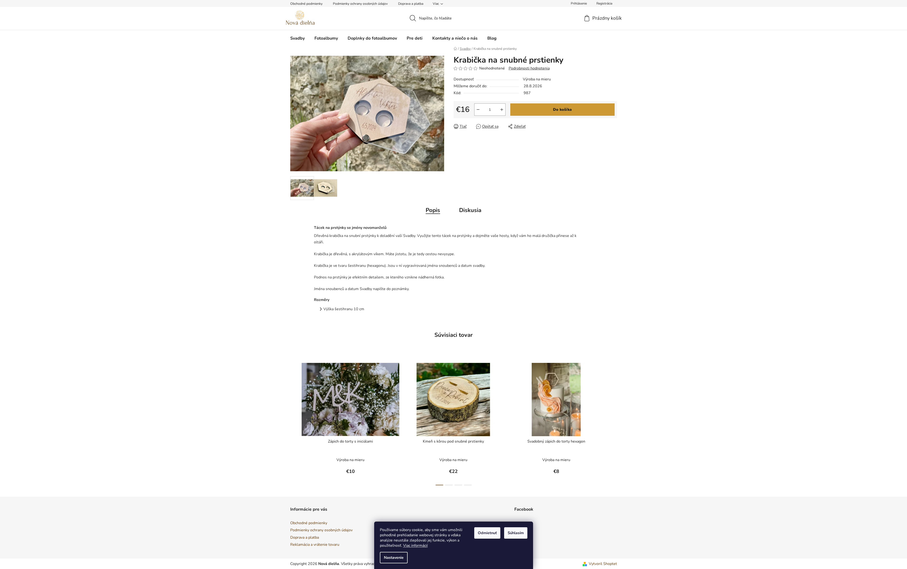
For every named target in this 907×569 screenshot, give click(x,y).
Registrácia (604, 3)
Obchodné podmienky (306, 3)
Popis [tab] (433, 210)
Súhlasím (516, 533)
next (613, 422)
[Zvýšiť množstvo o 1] (501, 110)
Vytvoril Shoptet (603, 563)
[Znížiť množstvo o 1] (478, 110)
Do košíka (562, 109)
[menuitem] (297, 38)
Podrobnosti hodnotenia (529, 68)
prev (294, 422)
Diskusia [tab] (470, 210)
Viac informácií (415, 545)
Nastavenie (394, 557)
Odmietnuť (487, 533)
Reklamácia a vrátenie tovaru (314, 544)
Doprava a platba (410, 3)
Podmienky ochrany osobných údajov (360, 3)
